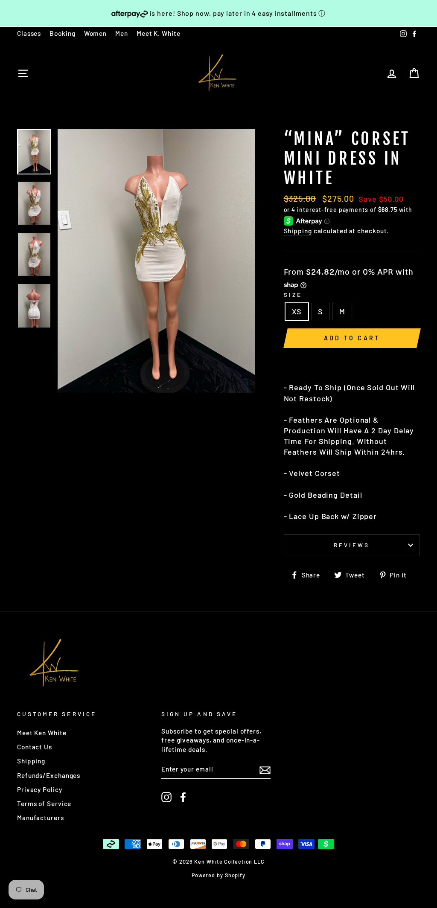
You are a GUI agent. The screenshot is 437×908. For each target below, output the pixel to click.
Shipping (298, 231)
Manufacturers (40, 817)
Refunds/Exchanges (48, 775)
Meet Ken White (42, 733)
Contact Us (34, 747)
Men (121, 33)
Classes (29, 33)
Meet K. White (159, 33)
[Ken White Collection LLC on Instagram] (166, 797)
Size (293, 294)
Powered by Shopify (218, 875)
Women (95, 33)
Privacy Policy (39, 789)
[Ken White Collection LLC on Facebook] (183, 797)
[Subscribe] (265, 769)
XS (297, 311)
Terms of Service (44, 803)
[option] (156, 260)
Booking (62, 33)
